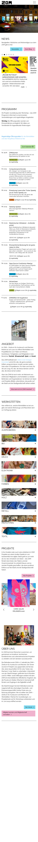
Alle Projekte (27, 576)
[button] (34, 2)
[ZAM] (7, 2)
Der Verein (28, 707)
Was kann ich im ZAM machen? (21, 389)
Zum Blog (28, 49)
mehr (23, 87)
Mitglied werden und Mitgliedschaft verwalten (15, 713)
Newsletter (15, 49)
